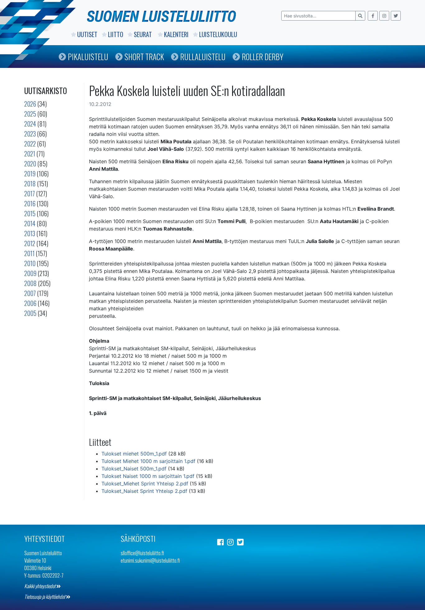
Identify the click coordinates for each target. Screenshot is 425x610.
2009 (30, 273)
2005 (30, 313)
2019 (29, 173)
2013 (29, 233)
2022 (30, 143)
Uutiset (87, 34)
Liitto (115, 34)
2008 (30, 283)
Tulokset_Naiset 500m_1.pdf (133, 468)
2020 (30, 163)
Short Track (144, 56)
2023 (30, 133)
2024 (30, 123)
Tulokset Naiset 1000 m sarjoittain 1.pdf (147, 476)
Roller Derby (262, 56)
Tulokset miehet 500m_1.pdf (134, 453)
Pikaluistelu (88, 56)
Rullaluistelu (203, 56)
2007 (30, 293)
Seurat (143, 34)
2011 (29, 253)
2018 (30, 183)
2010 (29, 263)
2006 (30, 303)
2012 (29, 243)
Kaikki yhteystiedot (40, 586)
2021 (29, 153)
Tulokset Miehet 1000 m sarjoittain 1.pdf (148, 461)
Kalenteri (176, 34)
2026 (30, 103)
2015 (29, 213)
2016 (29, 203)
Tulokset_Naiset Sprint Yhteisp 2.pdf (144, 491)
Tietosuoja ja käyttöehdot (45, 596)
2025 (30, 113)
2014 (29, 223)
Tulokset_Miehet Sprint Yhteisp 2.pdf (144, 483)
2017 (29, 193)
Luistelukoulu (218, 34)
